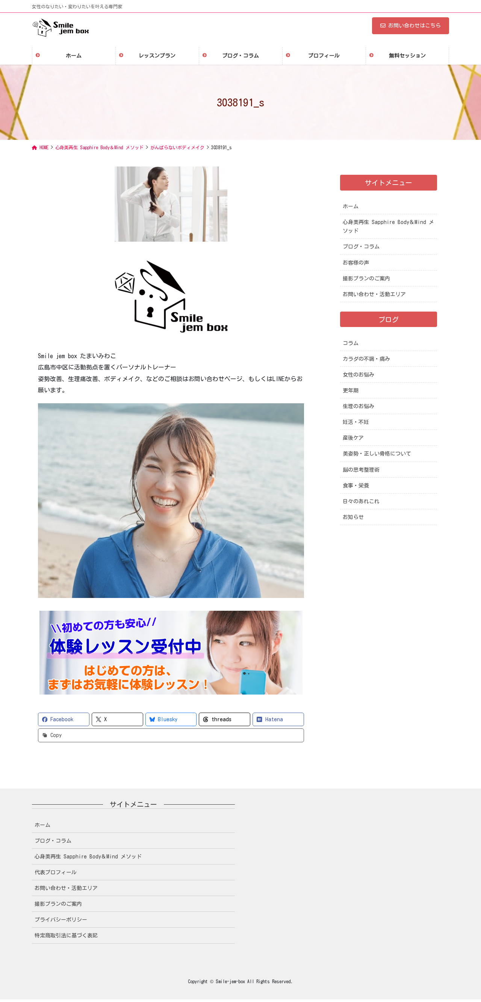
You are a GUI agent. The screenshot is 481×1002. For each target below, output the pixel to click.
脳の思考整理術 (361, 469)
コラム (350, 343)
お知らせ (353, 517)
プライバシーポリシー (61, 919)
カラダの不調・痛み (366, 359)
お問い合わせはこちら (414, 25)
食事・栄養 (356, 485)
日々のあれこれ (361, 501)
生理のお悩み (358, 406)
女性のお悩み (358, 374)
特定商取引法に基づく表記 (66, 935)
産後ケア (353, 437)
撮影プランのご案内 (366, 278)
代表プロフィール (56, 872)
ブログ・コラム (361, 246)
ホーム (350, 206)
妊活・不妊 (356, 422)
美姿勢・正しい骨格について (377, 453)
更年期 (350, 390)
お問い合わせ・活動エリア (374, 294)
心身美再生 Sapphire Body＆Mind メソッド (388, 226)
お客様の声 (356, 262)
